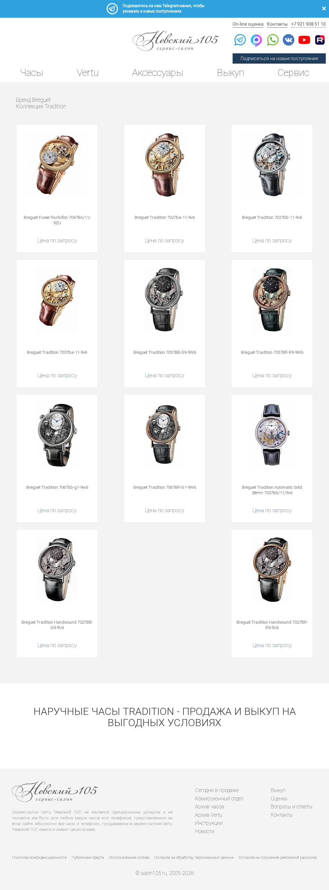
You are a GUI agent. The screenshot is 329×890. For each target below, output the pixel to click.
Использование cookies (129, 857)
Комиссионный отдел (219, 799)
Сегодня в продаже (217, 790)
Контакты (277, 24)
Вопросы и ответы (291, 807)
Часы (31, 72)
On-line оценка (248, 24)
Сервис (293, 72)
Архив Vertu (208, 815)
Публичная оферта (88, 857)
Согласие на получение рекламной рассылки (278, 857)
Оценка (279, 799)
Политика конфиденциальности (39, 857)
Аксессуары (157, 72)
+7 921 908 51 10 (308, 24)
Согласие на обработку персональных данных (194, 857)
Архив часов (209, 807)
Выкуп (230, 72)
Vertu (88, 72)
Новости (204, 831)
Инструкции (209, 823)
